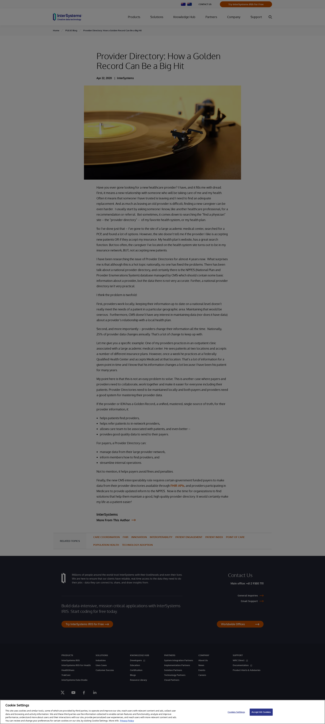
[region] (162, 712)
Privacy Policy (127, 720)
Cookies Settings (236, 712)
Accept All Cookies (261, 712)
